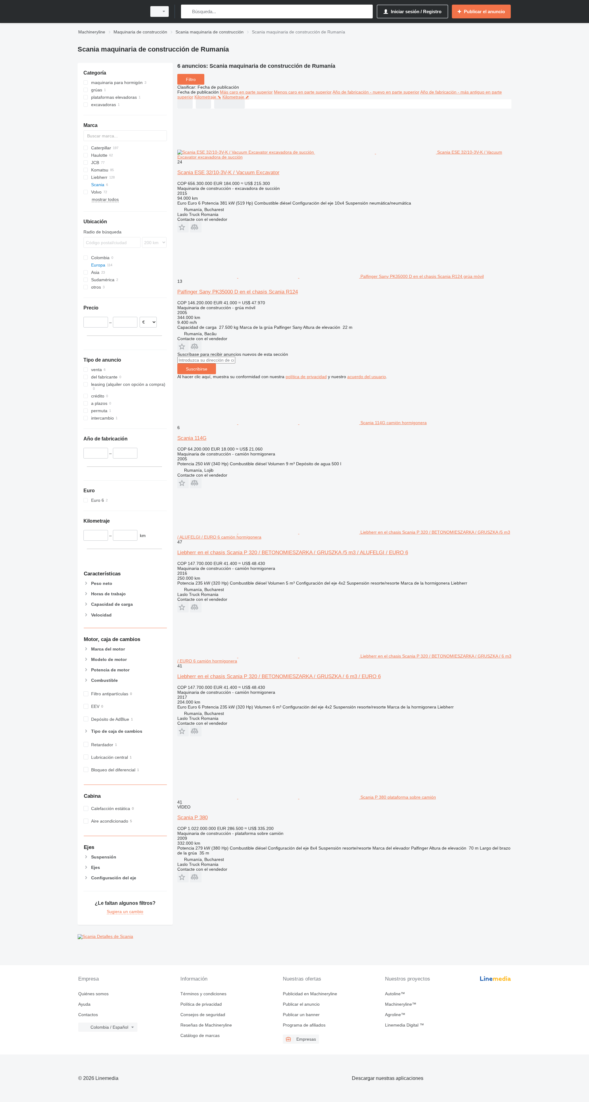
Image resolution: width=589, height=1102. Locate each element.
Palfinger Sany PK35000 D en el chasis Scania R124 (237, 292)
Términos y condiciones (203, 993)
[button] (183, 227)
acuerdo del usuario (366, 376)
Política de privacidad (201, 1004)
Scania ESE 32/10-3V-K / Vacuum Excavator (228, 172)
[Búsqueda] (187, 11)
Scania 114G (191, 438)
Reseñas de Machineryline (206, 1025)
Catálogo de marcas (200, 1035)
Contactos (88, 1014)
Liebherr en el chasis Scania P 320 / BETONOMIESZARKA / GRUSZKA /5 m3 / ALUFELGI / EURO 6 (292, 552)
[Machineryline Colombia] (110, 11)
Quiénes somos (93, 993)
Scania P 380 (192, 817)
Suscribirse (196, 369)
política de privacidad (306, 376)
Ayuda (84, 1004)
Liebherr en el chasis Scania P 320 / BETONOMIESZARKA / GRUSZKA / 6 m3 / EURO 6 (279, 676)
